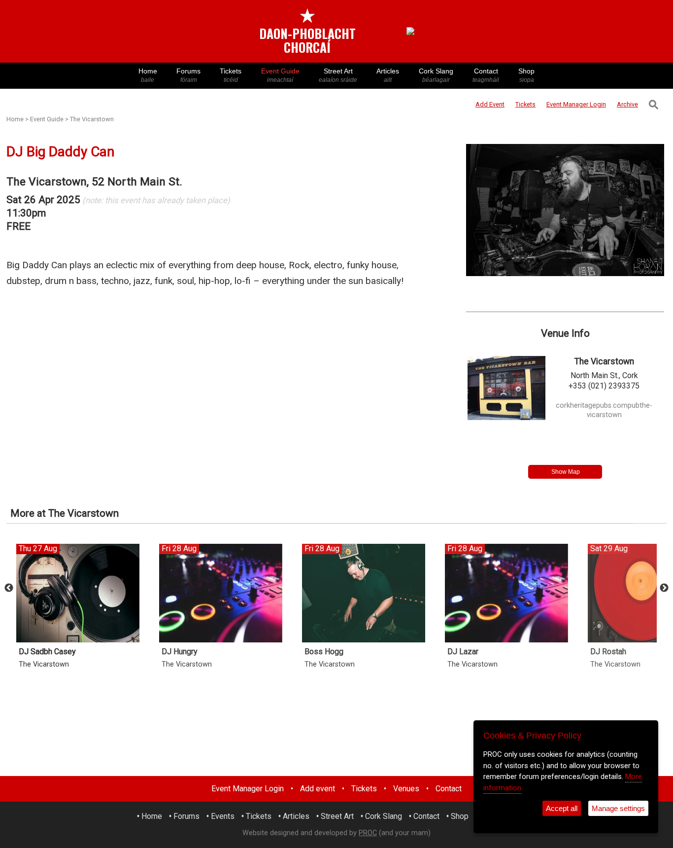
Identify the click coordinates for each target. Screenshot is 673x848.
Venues (406, 788)
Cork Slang (436, 75)
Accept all (561, 808)
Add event (317, 788)
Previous (9, 588)
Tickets (230, 75)
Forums (188, 75)
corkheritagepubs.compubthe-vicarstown (604, 410)
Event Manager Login (247, 788)
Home (147, 75)
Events (223, 816)
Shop (526, 75)
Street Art (338, 75)
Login (576, 104)
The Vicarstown (92, 119)
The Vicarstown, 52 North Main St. (94, 181)
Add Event (490, 104)
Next (664, 588)
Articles (387, 75)
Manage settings (618, 808)
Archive (627, 104)
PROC (368, 833)
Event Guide (280, 75)
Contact (485, 75)
